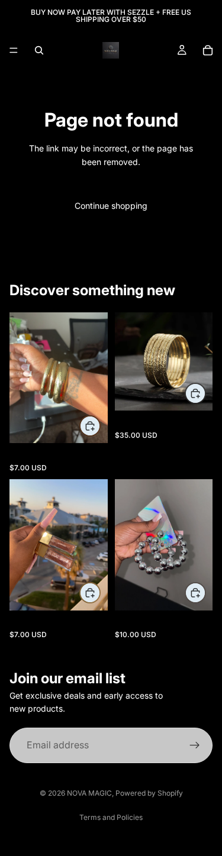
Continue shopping (111, 206)
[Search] (39, 50)
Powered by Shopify (149, 793)
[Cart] (208, 50)
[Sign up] (194, 745)
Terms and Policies (111, 817)
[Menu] (13, 50)
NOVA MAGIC (89, 793)
